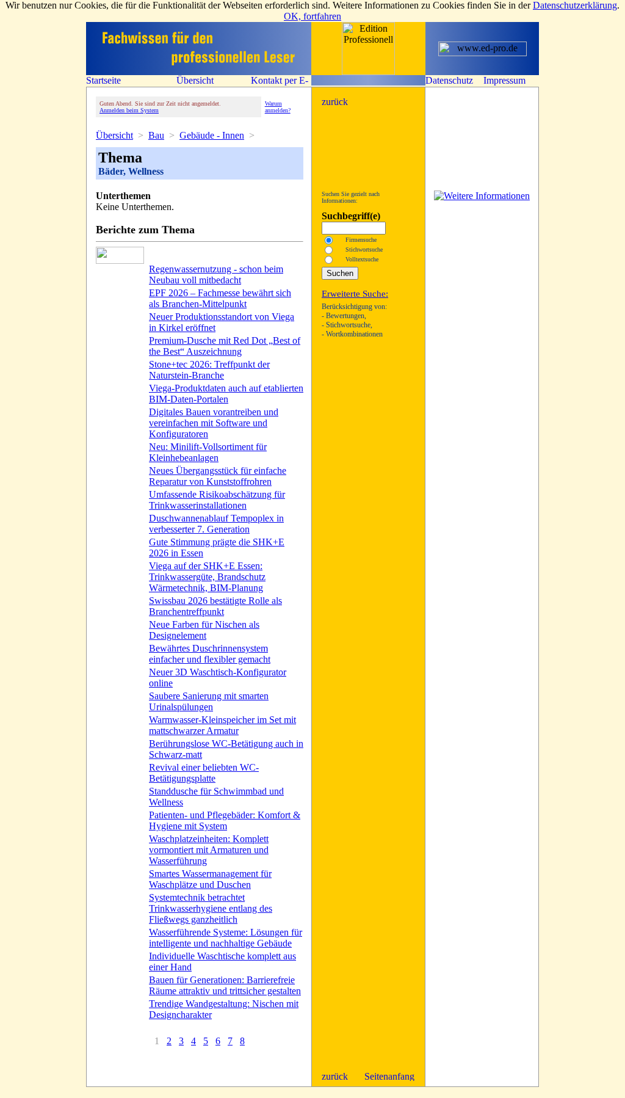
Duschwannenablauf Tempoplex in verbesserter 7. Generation (216, 523)
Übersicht (114, 135)
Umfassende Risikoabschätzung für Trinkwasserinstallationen (217, 500)
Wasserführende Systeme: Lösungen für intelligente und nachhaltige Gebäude (225, 937)
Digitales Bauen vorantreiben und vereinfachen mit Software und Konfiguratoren (213, 423)
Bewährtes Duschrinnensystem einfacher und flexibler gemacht (209, 653)
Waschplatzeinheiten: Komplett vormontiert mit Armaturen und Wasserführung (209, 850)
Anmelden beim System (129, 110)
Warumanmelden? (278, 107)
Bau (156, 135)
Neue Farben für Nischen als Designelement (204, 630)
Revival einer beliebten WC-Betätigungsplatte (204, 773)
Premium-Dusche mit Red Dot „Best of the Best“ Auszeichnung (224, 346)
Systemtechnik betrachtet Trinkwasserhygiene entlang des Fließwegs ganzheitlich (210, 908)
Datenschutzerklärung (575, 5)
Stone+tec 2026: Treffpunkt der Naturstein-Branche (209, 369)
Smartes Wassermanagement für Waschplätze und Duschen (210, 879)
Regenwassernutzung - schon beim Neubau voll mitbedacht (216, 274)
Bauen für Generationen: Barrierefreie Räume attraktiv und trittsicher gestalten (225, 985)
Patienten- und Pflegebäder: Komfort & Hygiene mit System (224, 820)
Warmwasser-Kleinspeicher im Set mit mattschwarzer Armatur (222, 725)
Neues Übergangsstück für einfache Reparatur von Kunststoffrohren (217, 476)
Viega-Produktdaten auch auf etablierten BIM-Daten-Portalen (226, 393)
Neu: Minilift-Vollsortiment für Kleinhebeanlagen (208, 452)
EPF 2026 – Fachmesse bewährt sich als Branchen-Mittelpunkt (220, 298)
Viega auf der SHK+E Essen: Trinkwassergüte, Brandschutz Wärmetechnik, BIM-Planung (207, 577)
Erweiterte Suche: (355, 294)
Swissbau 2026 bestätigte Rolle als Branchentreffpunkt (215, 606)
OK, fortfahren (312, 16)
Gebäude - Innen (211, 135)
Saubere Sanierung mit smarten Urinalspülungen (209, 701)
